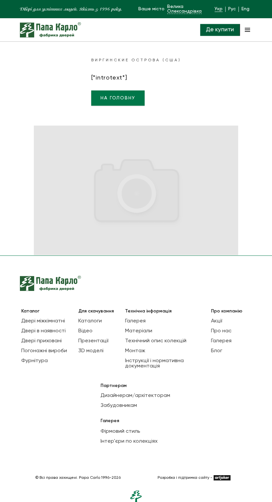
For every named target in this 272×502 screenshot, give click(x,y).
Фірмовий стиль (120, 431)
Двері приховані (41, 341)
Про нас (221, 331)
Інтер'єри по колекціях (129, 441)
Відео (85, 331)
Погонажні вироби (44, 351)
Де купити (220, 30)
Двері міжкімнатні (43, 321)
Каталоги (90, 321)
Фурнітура (34, 360)
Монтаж (135, 351)
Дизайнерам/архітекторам (135, 395)
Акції (216, 321)
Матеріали (138, 331)
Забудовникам (119, 405)
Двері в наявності (43, 331)
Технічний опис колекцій (155, 341)
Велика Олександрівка (184, 9)
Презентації (93, 341)
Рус (232, 9)
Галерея (135, 321)
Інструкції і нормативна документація (154, 363)
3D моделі (90, 351)
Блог (216, 351)
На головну (118, 98)
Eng (245, 9)
